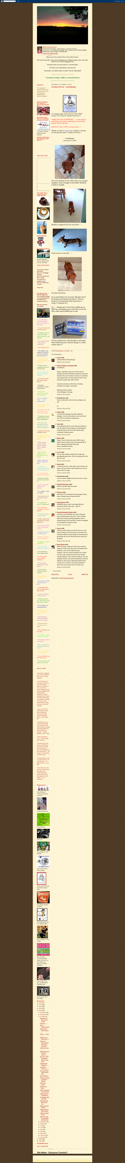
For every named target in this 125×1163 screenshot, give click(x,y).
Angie (59, 412)
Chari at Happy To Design (65, 365)
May (41, 1129)
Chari (67, 130)
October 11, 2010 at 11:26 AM (63, 488)
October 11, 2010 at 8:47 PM (63, 508)
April (41, 1131)
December (43, 1012)
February (43, 1135)
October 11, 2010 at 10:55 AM (64, 480)
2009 (40, 1139)
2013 (40, 1004)
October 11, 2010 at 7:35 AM (63, 472)
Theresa (59, 492)
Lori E (59, 452)
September (43, 1121)
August (42, 1123)
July (41, 1125)
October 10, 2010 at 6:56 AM (63, 408)
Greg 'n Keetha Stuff (42, 1146)
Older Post (85, 574)
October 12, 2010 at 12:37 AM (64, 524)
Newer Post (55, 574)
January (42, 1137)
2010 (40, 1010)
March (42, 1133)
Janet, (59, 528)
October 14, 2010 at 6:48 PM (63, 567)
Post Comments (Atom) (67, 578)
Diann (59, 438)
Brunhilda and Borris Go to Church (44, 1020)
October (42, 1016)
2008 (40, 1141)
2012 (40, 1006)
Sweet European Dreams (65, 512)
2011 (40, 1008)
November (43, 1014)
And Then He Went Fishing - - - (44, 1030)
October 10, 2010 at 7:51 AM (63, 434)
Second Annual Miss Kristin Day (44, 1102)
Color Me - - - (43, 1023)
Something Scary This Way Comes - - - (44, 1053)
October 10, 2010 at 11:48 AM (64, 448)
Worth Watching (44, 1075)
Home (70, 574)
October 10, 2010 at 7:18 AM (63, 420)
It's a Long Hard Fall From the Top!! (44, 1072)
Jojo (58, 424)
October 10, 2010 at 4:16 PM (63, 460)
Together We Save (63, 484)
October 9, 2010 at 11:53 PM (63, 362)
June (41, 1127)
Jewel (59, 464)
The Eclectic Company (53, 8)
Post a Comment (57, 570)
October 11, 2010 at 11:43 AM (63, 498)
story (44, 281)
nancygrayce (61, 502)
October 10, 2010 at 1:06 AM (63, 394)
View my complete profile (50, 53)
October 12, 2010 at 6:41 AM (63, 540)
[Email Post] (71, 350)
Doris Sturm (61, 544)
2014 (40, 1002)
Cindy (59, 357)
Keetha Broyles (50, 47)
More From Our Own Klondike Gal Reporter (44, 1118)
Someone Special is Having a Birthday (44, 1079)
